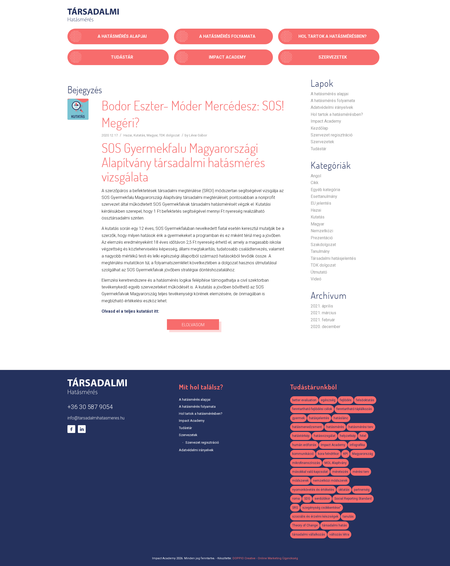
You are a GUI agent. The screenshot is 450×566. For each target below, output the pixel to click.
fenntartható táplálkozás (354, 409)
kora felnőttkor (328, 454)
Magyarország (362, 454)
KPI (345, 454)
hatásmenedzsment (307, 427)
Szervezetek (322, 141)
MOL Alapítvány (335, 463)
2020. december (325, 326)
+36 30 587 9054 (90, 407)
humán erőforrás (304, 445)
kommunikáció (303, 454)
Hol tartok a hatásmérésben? (337, 114)
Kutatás (139, 135)
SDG (307, 498)
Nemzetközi (322, 230)
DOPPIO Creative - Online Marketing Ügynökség (265, 558)
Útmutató (319, 272)
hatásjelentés (319, 418)
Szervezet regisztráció (332, 135)
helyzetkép (347, 436)
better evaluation (304, 400)
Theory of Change (305, 525)
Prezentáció (322, 237)
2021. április (322, 306)
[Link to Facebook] (71, 429)
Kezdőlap (319, 128)
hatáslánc (341, 418)
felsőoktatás (365, 400)
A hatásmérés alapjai (329, 93)
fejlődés (346, 400)
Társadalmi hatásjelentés (333, 258)
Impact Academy (326, 121)
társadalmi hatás (334, 525)
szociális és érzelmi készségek (315, 516)
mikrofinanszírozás (306, 463)
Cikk (314, 182)
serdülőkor (322, 498)
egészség (328, 400)
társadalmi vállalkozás (308, 534)
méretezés (340, 472)
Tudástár (318, 148)
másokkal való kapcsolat (310, 472)
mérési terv (361, 472)
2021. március (323, 312)
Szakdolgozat (323, 244)
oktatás (344, 490)
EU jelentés (321, 203)
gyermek (298, 418)
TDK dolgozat (169, 135)
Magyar (152, 135)
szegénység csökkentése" (321, 508)
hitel (363, 436)
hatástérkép (300, 436)
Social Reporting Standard (353, 498)
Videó (316, 278)
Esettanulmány (324, 196)
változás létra (339, 534)
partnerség (362, 490)
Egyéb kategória (325, 189)
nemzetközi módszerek (330, 480)
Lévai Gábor (198, 135)
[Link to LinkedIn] (82, 429)
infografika (357, 445)
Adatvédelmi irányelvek (332, 107)
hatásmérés (335, 427)
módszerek (300, 480)
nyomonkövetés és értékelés (313, 490)
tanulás (348, 516)
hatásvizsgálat (324, 436)
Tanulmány (320, 251)
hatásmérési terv (360, 427)
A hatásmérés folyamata (333, 100)
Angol (316, 175)
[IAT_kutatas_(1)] (78, 109)
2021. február (323, 319)
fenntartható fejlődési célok (312, 409)
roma (296, 498)
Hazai (127, 135)
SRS (295, 508)
